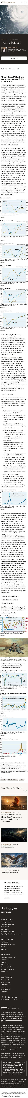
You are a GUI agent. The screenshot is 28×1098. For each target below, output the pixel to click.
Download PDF (12, 58)
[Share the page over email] (10, 69)
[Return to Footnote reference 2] (20, 768)
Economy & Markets (6, 39)
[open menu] (26, 2)
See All (25, 791)
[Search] (22, 2)
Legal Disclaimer (12, 1053)
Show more (6, 898)
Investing (3, 779)
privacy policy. (16, 1096)
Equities (22, 779)
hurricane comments (14, 148)
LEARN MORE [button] (4, 1007)
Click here (15, 596)
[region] (14, 1093)
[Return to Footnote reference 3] (10, 772)
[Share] (6, 69)
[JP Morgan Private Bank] (9, 912)
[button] (2, 997)
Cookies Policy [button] (5, 987)
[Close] (26, 1090)
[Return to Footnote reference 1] (10, 764)
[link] (14, 803)
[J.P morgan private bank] (8, 2)
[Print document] (18, 69)
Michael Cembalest (12, 47)
